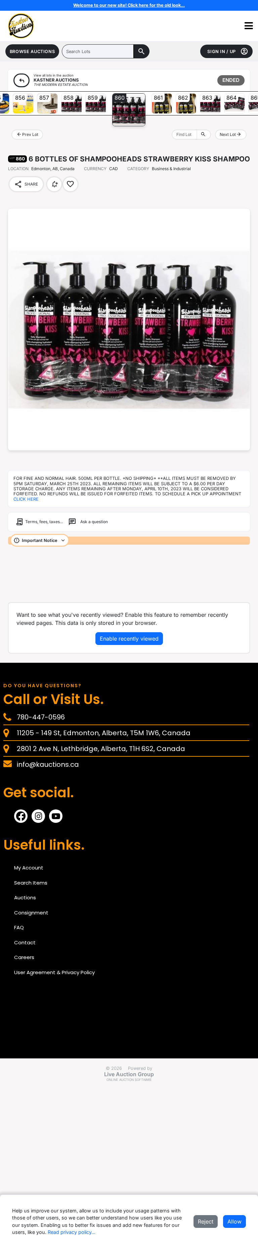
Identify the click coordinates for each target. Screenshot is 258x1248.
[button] (249, 26)
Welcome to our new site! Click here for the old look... (129, 5)
